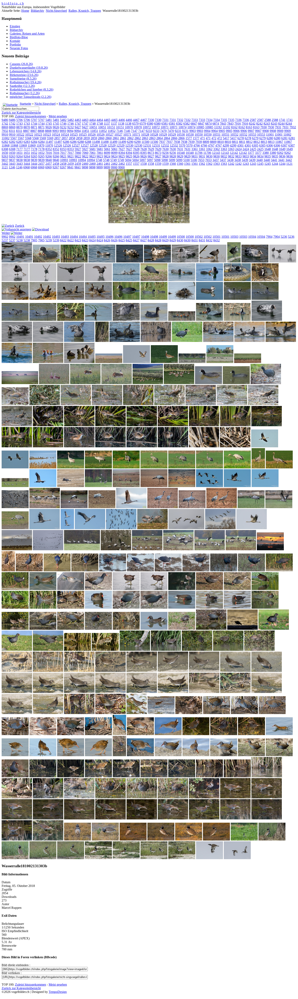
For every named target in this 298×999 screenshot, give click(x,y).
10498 (145, 236)
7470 (163, 131)
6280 (270, 138)
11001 (270, 134)
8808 (41, 131)
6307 (284, 145)
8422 (63, 240)
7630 (165, 149)
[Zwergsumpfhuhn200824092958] (204, 818)
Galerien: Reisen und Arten (27, 33)
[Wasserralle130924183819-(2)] (126, 776)
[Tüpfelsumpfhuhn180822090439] (266, 692)
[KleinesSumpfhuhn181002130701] (200, 404)
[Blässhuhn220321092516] (218, 341)
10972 (147, 127)
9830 (209, 156)
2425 (253, 149)
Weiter (6, 233)
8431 (194, 240)
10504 (252, 236)
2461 (99, 163)
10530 (181, 134)
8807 (26, 131)
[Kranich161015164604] (152, 528)
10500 (181, 236)
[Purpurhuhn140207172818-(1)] (84, 570)
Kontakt (15, 41)
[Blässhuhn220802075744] (79, 362)
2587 (253, 120)
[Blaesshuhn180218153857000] (17, 261)
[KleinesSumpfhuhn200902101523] (17, 446)
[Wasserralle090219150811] (244, 713)
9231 (178, 131)
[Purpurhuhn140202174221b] (57, 570)
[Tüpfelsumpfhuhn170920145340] (166, 649)
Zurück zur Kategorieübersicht (21, 112)
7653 (201, 160)
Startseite (25, 103)
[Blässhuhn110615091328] (209, 280)
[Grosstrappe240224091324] (179, 383)
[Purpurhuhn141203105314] (195, 570)
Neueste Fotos (19, 48)
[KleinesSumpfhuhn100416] (15, 404)
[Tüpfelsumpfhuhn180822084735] (110, 692)
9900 (114, 167)
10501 (216, 236)
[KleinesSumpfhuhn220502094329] (204, 446)
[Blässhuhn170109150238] (267, 319)
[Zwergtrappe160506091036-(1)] (70, 858)
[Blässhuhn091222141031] (254, 261)
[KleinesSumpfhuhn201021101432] (173, 446)
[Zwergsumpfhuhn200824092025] (48, 818)
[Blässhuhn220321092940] (249, 341)
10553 (252, 134)
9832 (224, 156)
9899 (99, 167)
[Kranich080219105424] (264, 446)
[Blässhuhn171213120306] (124, 341)
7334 (209, 120)
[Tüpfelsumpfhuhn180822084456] (204, 670)
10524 (56, 134)
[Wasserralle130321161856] (168, 755)
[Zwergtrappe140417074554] (133, 839)
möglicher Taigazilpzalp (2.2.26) (30, 97)
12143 (216, 152)
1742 (5, 123)
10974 (182, 127)
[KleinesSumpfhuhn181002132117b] (17, 425)
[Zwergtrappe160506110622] (98, 858)
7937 (162, 141)
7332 (180, 120)
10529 (163, 134)
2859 (86, 138)
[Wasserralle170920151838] (267, 776)
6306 (269, 145)
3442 (288, 160)
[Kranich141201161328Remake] (162, 507)
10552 (234, 134)
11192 (218, 127)
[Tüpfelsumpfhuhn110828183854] (77, 649)
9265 (34, 156)
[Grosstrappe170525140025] (116, 383)
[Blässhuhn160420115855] (209, 319)
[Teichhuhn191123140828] (242, 628)
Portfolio (15, 44)
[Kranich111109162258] (237, 467)
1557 (129, 163)
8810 (220, 141)
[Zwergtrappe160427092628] (244, 839)
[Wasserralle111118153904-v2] (251, 734)
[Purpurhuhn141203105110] (140, 570)
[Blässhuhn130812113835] (209, 298)
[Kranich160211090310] (251, 507)
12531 (147, 145)
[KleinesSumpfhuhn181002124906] (76, 404)
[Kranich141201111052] (265, 486)
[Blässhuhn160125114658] (126, 319)
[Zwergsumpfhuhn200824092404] (141, 818)
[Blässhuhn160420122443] (237, 319)
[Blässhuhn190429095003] (187, 341)
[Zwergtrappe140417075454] (188, 839)
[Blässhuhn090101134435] (157, 261)
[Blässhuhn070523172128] (74, 261)
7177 (19, 149)
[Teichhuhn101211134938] (209, 589)
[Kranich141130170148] (153, 486)
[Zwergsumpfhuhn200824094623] (48, 839)
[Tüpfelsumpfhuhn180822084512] (235, 670)
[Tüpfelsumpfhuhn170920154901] (197, 649)
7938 (177, 141)
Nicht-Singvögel (56, 10)
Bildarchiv (37, 10)
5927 (78, 149)
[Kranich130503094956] (70, 486)
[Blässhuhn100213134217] (98, 280)
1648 (267, 149)
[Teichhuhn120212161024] (98, 607)
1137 (107, 123)
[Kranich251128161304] (178, 549)
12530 (129, 145)
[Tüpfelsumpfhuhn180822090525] (48, 713)
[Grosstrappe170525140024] (85, 383)
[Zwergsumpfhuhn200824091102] (204, 797)
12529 (111, 145)
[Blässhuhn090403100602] (212, 261)
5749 (113, 160)
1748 (92, 123)
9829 (180, 156)
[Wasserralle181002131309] (173, 797)
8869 (5, 127)
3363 (224, 149)
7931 (278, 127)
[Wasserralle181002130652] (79, 797)
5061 (107, 149)
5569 (43, 138)
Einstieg (15, 26)
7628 (136, 149)
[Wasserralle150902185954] (209, 776)
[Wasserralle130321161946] (279, 755)
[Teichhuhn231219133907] (273, 628)
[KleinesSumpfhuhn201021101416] (141, 446)
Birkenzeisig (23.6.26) (24, 75)
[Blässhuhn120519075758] (70, 298)
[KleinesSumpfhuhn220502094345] (235, 446)
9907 (251, 131)
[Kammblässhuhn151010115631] (236, 383)
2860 (101, 138)
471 (202, 138)
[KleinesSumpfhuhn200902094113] (48, 425)
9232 (63, 127)
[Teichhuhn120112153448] (70, 607)
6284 (34, 141)
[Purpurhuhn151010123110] (223, 570)
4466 (121, 120)
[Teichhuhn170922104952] (211, 628)
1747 (78, 123)
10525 (74, 134)
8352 (48, 149)
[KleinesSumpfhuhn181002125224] (107, 404)
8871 (34, 127)
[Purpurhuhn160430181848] (279, 570)
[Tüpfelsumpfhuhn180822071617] (17, 670)
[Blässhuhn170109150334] (17, 341)
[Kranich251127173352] (48, 549)
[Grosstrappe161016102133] (20, 383)
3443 (12, 163)
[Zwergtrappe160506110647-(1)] (181, 858)
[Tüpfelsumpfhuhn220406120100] (110, 713)
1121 (289, 163)
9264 (19, 156)
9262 (280, 152)
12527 (76, 145)
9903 (192, 131)
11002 (287, 134)
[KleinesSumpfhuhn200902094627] (79, 425)
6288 (80, 141)
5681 (92, 149)
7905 (34, 240)
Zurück (19, 225)
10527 (109, 134)
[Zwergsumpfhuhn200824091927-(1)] (17, 818)
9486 (5, 120)
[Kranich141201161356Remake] (221, 507)
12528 (94, 145)
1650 (5, 152)
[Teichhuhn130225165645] (181, 607)
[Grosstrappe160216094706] (219, 362)
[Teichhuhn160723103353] (181, 628)
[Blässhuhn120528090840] (126, 298)
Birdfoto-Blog (19, 37)
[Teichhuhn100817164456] (181, 589)
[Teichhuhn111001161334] (42, 607)
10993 (64, 160)
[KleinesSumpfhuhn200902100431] (173, 425)
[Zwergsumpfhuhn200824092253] (110, 818)
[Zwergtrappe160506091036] (42, 858)
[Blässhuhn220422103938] (48, 362)
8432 (209, 240)
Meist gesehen (58, 116)
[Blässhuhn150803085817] (70, 319)
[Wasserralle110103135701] (98, 734)
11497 (49, 141)
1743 (19, 123)
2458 (56, 163)
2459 (70, 163)
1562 (202, 163)
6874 (208, 123)
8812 (249, 141)
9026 (48, 127)
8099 (107, 152)
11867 (279, 141)
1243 (245, 163)
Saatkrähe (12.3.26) (22, 86)
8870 (19, 127)
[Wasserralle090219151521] (15, 734)
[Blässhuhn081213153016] (129, 261)
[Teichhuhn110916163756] (265, 589)
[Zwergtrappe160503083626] (271, 839)
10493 (56, 236)
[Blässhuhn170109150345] (48, 341)
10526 (92, 134)
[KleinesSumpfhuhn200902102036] (48, 446)
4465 (107, 120)
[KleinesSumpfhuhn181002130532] (169, 404)
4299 (226, 145)
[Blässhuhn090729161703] (234, 261)
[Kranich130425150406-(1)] (42, 486)
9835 (267, 156)
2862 (130, 138)
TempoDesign (58, 992)
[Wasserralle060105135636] (136, 713)
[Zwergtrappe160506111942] (209, 858)
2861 (116, 138)
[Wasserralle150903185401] (237, 776)
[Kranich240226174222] (220, 528)
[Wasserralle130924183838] (153, 776)
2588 (267, 120)
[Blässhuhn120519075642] (15, 298)
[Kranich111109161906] (209, 467)
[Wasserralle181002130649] (48, 797)
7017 (63, 152)
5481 (48, 120)
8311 (12, 131)
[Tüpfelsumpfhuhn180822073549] (79, 670)
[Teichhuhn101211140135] (237, 589)
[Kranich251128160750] (116, 549)
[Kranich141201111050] (237, 486)
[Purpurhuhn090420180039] (8, 570)
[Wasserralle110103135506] (70, 734)
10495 (92, 236)
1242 (231, 163)
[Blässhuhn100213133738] (282, 261)
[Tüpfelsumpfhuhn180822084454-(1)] (141, 670)
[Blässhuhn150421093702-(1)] (15, 319)
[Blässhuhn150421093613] (237, 298)
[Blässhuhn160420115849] (181, 319)
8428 (151, 240)
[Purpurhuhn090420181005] (29, 570)
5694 (128, 160)
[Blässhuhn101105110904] (153, 280)
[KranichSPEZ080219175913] (270, 549)
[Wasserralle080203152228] (188, 713)
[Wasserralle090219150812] (272, 713)
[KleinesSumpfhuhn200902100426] (141, 425)
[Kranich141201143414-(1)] (74, 507)
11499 (113, 141)
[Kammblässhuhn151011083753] (266, 383)
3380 (265, 152)
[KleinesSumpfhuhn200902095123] (110, 425)
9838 (19, 160)
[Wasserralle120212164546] (70, 755)
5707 (34, 120)
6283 (19, 141)
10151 (111, 127)
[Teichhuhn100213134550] (126, 589)
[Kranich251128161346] (241, 549)
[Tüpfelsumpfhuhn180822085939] (204, 692)
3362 (209, 149)
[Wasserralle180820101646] (17, 797)
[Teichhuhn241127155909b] (17, 649)
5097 (142, 160)
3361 (194, 149)
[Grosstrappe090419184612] (136, 362)
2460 (85, 163)
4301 (240, 145)
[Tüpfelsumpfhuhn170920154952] (228, 649)
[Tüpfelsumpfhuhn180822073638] (110, 670)
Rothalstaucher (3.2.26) (25, 93)
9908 (265, 131)
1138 (121, 123)
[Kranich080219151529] (42, 467)
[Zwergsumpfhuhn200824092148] (79, 818)
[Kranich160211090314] (278, 507)
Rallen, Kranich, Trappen (85, 10)
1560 (172, 163)
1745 (48, 123)
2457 (41, 163)
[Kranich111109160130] (126, 467)
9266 (48, 156)
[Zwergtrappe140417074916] (160, 839)
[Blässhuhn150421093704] (42, 319)
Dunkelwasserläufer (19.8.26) (29, 67)
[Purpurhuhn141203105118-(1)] (168, 570)
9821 (63, 156)
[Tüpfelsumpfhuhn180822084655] (17, 692)
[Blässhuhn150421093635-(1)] (265, 298)
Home (25, 10)
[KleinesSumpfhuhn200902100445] (235, 425)
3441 (274, 160)
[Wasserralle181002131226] (110, 797)
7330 (151, 120)
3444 (27, 163)
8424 (92, 240)
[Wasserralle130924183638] (70, 776)
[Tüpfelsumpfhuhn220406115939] (79, 713)
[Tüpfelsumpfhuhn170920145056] (135, 649)
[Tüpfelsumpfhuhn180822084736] (141, 692)
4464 (92, 120)
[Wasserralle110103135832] (119, 734)
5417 (226, 138)
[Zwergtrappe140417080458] (216, 839)
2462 (114, 163)
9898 (85, 167)
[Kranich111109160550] (153, 467)
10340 (181, 152)
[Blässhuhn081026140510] (101, 261)
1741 (282, 120)
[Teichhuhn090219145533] (98, 589)
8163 (249, 127)
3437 (215, 160)
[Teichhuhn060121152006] (42, 589)
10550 (199, 134)
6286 (66, 141)
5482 (63, 120)
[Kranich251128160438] (82, 549)
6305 (255, 145)
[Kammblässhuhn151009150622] (208, 383)
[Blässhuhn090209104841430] (185, 261)
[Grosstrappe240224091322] (148, 383)
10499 (163, 236)
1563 (216, 163)
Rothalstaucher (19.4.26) (25, 82)
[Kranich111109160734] (181, 467)
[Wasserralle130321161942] (251, 755)
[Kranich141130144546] (126, 486)
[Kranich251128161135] (147, 549)
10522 (20, 134)
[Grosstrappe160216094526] (192, 362)
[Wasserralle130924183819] (98, 776)
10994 (82, 160)
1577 (188, 138)
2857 (57, 138)
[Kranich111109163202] (258, 467)
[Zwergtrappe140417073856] (77, 839)
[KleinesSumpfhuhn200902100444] (204, 425)
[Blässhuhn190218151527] (156, 341)
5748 (99, 160)
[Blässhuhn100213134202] (42, 280)
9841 (70, 167)
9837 (5, 160)
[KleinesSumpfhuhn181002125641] (138, 404)
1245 (260, 163)
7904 (269, 236)
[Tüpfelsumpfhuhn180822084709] (79, 692)
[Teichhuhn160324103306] (98, 628)
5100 (186, 160)
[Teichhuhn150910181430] (15, 628)
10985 (200, 127)
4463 (78, 120)
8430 (180, 240)
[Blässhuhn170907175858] (102, 341)
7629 (151, 149)
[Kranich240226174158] (186, 528)
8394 (121, 152)
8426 (107, 240)
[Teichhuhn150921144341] (70, 628)
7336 (238, 120)
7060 (78, 152)
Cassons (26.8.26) (21, 64)
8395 (136, 152)
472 (213, 138)
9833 (238, 156)
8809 (206, 141)
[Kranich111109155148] (70, 467)
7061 (92, 152)
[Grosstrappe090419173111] (108, 362)
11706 (199, 152)
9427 (78, 127)
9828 (165, 156)
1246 (12, 167)
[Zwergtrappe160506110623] (126, 858)
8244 (281, 123)
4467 (136, 120)
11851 (85, 131)
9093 (55, 131)
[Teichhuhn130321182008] (209, 607)
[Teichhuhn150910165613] (265, 607)
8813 (264, 141)
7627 (121, 149)
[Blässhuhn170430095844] (79, 341)
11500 (145, 141)
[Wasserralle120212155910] (42, 755)
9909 (280, 131)
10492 (38, 236)
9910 (5, 134)
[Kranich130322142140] (15, 486)
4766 (196, 145)
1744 (34, 123)
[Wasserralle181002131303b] (149, 222)
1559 (158, 163)
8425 (121, 240)
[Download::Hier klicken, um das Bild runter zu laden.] (40, 229)
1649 (282, 149)
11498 (96, 141)
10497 (127, 236)
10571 (127, 134)
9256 (165, 152)
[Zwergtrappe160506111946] (237, 858)
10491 (20, 236)
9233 (149, 131)
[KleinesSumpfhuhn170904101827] (44, 404)
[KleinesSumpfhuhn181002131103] (232, 404)
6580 (150, 123)
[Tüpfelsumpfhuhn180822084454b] (173, 670)
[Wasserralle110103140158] (168, 734)
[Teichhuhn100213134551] (153, 589)
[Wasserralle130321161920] (223, 755)
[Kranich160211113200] (15, 528)
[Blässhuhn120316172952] (237, 280)
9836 (282, 156)
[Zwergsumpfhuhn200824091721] (235, 797)
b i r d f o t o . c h (13, 3)
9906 (236, 131)
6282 (5, 141)
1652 (34, 152)
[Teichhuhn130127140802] (126, 607)
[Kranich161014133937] (44, 528)
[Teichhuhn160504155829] (153, 628)
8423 (78, 240)
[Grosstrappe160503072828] (247, 362)
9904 (207, 131)
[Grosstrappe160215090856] (164, 362)
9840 (48, 160)
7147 (134, 131)
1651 (19, 152)
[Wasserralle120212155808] (15, 755)
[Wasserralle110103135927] (140, 734)
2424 (238, 149)
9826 (136, 156)
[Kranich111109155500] (98, 467)
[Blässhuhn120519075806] (98, 298)
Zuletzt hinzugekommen (30, 116)
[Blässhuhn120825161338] (153, 298)
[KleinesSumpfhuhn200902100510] (266, 425)
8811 (235, 141)
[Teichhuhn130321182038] (237, 607)
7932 (292, 127)
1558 (143, 163)
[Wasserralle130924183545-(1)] (42, 776)
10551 (216, 134)
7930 (263, 127)
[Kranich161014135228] (90, 528)
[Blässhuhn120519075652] (42, 298)
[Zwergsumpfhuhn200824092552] (173, 818)
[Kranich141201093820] (181, 486)
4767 (211, 145)
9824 (107, 156)
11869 (23, 145)
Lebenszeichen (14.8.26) (25, 71)
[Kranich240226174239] (251, 528)
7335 (224, 120)
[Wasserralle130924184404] (181, 776)
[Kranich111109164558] (279, 467)
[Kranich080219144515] (15, 467)
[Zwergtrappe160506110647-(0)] (153, 858)
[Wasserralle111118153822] (223, 734)
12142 (234, 152)
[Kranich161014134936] (67, 528)
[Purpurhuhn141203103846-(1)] (112, 570)
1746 (63, 123)
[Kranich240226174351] (17, 549)
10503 (234, 236)
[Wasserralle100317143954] (42, 734)
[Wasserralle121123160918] (119, 755)
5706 (19, 120)
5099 (172, 160)
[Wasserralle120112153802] (279, 734)
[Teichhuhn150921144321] (42, 628)
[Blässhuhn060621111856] (46, 261)
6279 (255, 138)
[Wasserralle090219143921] (216, 713)
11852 (103, 131)
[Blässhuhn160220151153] (153, 319)
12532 (165, 145)
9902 (5, 236)
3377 (251, 152)
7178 (34, 149)
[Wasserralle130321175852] (15, 776)
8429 (165, 240)
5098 (157, 160)
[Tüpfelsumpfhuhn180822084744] (173, 692)
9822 (78, 156)
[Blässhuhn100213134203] (70, 280)
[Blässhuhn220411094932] (17, 362)
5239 (48, 240)
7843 (223, 123)
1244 (275, 163)
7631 (180, 149)
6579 (135, 123)
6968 (26, 167)
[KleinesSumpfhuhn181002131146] (263, 404)
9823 (92, 156)
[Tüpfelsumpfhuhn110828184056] (105, 649)
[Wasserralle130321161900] (195, 755)
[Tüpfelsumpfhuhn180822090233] (235, 692)
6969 (41, 167)
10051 (93, 127)
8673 (151, 152)
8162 (234, 127)
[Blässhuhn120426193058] (265, 280)
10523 (38, 134)
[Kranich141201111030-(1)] (209, 486)
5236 (284, 236)
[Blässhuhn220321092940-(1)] (281, 341)
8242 (252, 123)
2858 (72, 138)
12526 (58, 145)
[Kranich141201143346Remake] (44, 507)
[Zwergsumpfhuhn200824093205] (235, 818)
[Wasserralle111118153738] (195, 734)
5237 (5, 240)
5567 (13, 138)
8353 (63, 149)
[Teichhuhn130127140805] (153, 607)
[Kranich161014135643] (121, 528)
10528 (145, 134)
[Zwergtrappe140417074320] (105, 839)
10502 (199, 236)
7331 (165, 120)
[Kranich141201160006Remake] (131, 507)
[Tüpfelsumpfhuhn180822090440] (17, 713)
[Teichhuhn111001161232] (15, 607)
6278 (240, 138)
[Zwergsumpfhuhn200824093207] (17, 839)
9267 (56, 167)
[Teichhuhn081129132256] (70, 589)
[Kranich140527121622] (98, 486)
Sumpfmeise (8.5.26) (23, 78)
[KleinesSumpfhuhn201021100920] (79, 446)
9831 (194, 156)
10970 (129, 127)
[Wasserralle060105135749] (161, 713)
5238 (19, 240)
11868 (6, 145)
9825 (121, 156)
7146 (119, 131)
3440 (259, 160)
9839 (34, 160)
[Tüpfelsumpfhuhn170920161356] (259, 649)
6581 (164, 123)
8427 (136, 240)
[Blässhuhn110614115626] (181, 280)
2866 (174, 138)
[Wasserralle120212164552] (98, 755)
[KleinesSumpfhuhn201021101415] (110, 446)
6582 (179, 123)
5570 (182, 145)
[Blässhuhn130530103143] (181, 298)
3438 (230, 160)
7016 (48, 152)
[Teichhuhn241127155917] (48, 649)
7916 (237, 123)
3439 (245, 160)
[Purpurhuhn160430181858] (15, 589)
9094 (70, 131)
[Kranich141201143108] (15, 507)
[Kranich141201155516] (101, 507)
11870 (40, 145)
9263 (5, 156)
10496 (109, 236)
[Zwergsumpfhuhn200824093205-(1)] (266, 818)
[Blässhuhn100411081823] (126, 280)
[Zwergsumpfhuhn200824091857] (266, 797)
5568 (28, 138)
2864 (159, 138)
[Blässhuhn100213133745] (15, 280)
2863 (145, 138)
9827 (151, 156)
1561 (187, 163)
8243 (267, 123)
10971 (165, 127)
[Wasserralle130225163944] (140, 755)
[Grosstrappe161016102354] (54, 383)
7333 (194, 120)
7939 (191, 141)
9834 (253, 156)
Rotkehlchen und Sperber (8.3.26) (31, 89)
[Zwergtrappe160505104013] (15, 858)
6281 (284, 138)
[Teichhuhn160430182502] (126, 628)
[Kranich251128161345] (209, 549)
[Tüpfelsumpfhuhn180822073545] (48, 670)
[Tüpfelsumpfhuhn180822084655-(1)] (48, 692)
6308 (5, 149)
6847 (194, 123)
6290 (130, 141)
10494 (74, 236)
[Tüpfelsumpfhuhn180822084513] (266, 670)
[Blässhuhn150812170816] (98, 319)
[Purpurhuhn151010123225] (251, 570)
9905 (222, 131)
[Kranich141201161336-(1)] (192, 507)
